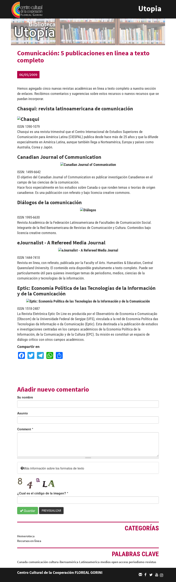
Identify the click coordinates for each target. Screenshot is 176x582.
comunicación (38, 562)
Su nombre (25, 397)
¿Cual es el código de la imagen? (42, 493)
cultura (54, 562)
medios (105, 562)
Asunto (22, 413)
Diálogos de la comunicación (49, 202)
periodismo (136, 562)
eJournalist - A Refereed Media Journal (61, 242)
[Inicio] (26, 9)
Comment (25, 429)
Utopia (149, 8)
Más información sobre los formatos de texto (54, 468)
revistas (150, 562)
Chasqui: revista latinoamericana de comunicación (75, 108)
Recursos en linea (29, 541)
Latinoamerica (89, 562)
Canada (22, 562)
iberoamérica (68, 562)
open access (119, 562)
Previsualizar (51, 510)
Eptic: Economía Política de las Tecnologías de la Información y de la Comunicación (86, 291)
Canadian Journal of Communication (59, 157)
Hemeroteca (26, 536)
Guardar (29, 510)
